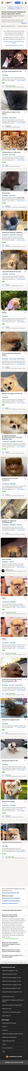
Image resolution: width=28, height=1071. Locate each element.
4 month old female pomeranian (12, 842)
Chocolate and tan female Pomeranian (10, 479)
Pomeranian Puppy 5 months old (12, 393)
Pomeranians (6, 193)
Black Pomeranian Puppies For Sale (11, 981)
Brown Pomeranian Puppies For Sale (11, 984)
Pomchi (4, 312)
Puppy (4, 598)
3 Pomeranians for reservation (11, 152)
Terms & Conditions (7, 1048)
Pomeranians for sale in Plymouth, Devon (14, 42)
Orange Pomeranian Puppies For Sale (12, 992)
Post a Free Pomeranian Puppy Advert (12, 1005)
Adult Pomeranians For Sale (9, 974)
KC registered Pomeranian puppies (11, 901)
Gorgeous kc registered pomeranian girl (9, 521)
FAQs (3, 1051)
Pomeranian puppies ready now (10, 903)
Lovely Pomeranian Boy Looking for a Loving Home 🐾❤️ (12, 680)
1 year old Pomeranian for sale (11, 271)
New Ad (18, 2)
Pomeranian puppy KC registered (12, 232)
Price (24, 7)
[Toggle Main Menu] (2, 3)
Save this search (23, 26)
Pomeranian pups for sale (10, 760)
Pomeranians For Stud (8, 996)
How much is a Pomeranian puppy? (11, 1012)
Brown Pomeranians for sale (14, 45)
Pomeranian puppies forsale (10, 720)
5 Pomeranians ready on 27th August (11, 113)
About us (4, 1026)
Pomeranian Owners (9, 3)
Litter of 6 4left (6, 559)
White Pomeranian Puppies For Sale (11, 977)
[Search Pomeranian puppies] (22, 3)
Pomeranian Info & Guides (9, 1023)
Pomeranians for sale (8, 967)
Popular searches (6, 1008)
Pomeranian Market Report (9, 1037)
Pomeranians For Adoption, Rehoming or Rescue (13, 1000)
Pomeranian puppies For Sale (10, 970)
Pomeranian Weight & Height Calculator (12, 1033)
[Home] (2, 962)
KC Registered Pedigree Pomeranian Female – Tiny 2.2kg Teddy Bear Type (12, 437)
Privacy (4, 1044)
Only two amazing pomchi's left (12, 71)
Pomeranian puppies (8, 801)
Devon (21, 962)
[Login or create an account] (25, 3)
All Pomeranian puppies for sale (10, 893)
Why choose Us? (6, 1015)
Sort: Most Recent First (9, 26)
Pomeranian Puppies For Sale (11, 962)
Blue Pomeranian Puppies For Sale (11, 988)
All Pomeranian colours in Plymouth (11, 898)
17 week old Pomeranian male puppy (11, 354)
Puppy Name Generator (8, 1040)
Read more (23, 23)
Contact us (5, 1030)
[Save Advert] (25, 71)
